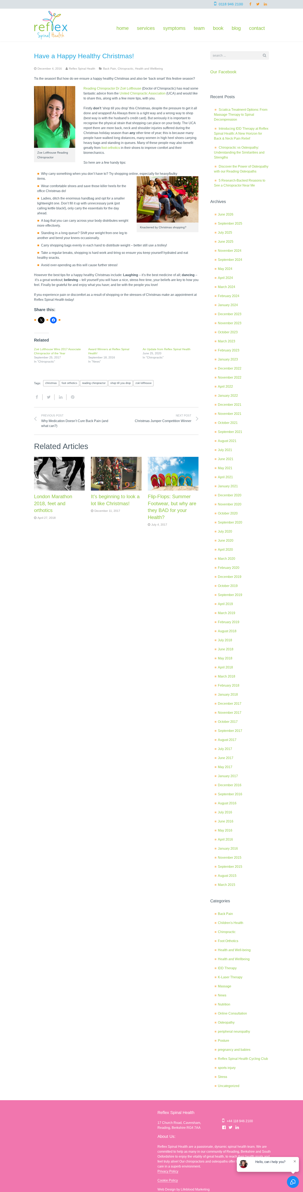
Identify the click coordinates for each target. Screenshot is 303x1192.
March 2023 (226, 341)
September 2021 (230, 432)
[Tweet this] (49, 397)
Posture (223, 1040)
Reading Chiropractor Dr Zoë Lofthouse (112, 88)
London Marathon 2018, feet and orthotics (53, 503)
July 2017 (225, 749)
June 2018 (225, 649)
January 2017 (228, 776)
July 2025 (225, 232)
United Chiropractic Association (143, 93)
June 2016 (225, 821)
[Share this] (38, 397)
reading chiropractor (94, 383)
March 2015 (226, 884)
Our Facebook (223, 72)
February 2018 (228, 685)
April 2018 (225, 667)
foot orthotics (110, 147)
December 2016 (229, 785)
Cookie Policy (167, 1180)
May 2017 (225, 767)
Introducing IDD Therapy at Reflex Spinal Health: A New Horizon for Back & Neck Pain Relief (241, 133)
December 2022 (229, 368)
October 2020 (228, 513)
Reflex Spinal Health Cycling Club (243, 1058)
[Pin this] (71, 397)
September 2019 (230, 595)
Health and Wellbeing (149, 68)
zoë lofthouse (143, 383)
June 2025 (225, 241)
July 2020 (225, 531)
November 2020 (229, 504)
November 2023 (229, 323)
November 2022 (229, 377)
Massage (224, 986)
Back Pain (109, 68)
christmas (51, 383)
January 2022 (228, 395)
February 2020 (228, 567)
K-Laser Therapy (230, 977)
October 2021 (228, 423)
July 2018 (225, 640)
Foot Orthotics (228, 941)
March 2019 (226, 613)
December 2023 (229, 314)
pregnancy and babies (234, 1049)
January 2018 (228, 694)
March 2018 (226, 676)
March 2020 (226, 558)
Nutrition (224, 1004)
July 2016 (225, 812)
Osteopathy (226, 1022)
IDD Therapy (227, 968)
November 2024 (229, 250)
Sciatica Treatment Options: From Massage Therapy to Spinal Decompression (240, 114)
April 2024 (225, 278)
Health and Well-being (234, 950)
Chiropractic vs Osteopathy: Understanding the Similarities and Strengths (239, 152)
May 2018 (225, 658)
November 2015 (229, 857)
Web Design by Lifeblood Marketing (183, 1189)
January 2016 (228, 848)
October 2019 (228, 586)
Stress (222, 1077)
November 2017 (229, 712)
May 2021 (225, 468)
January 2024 (228, 305)
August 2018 (227, 631)
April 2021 (225, 477)
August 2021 (227, 441)
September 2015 (230, 866)
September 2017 (230, 730)
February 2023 (228, 350)
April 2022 (225, 386)
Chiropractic (125, 68)
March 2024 (226, 287)
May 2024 (225, 269)
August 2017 (227, 740)
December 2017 (229, 703)
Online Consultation (232, 1013)
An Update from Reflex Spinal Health (166, 349)
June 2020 (225, 540)
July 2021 (225, 450)
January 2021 (228, 486)
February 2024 (228, 296)
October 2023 (228, 332)
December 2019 (229, 577)
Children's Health (230, 923)
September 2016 (230, 794)
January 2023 (228, 359)
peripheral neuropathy (234, 1031)
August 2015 (227, 875)
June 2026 (225, 214)
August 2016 (227, 803)
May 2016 (225, 830)
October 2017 (228, 721)
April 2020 (225, 549)
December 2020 (229, 495)
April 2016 (225, 839)
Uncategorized (228, 1086)
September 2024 (230, 259)
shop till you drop (120, 383)
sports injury (227, 1068)
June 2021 (225, 459)
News (222, 995)
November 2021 (229, 413)
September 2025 (230, 223)
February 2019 (228, 622)
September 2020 (230, 522)
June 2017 (225, 758)
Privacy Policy (167, 1171)
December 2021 (229, 404)
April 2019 (225, 604)
